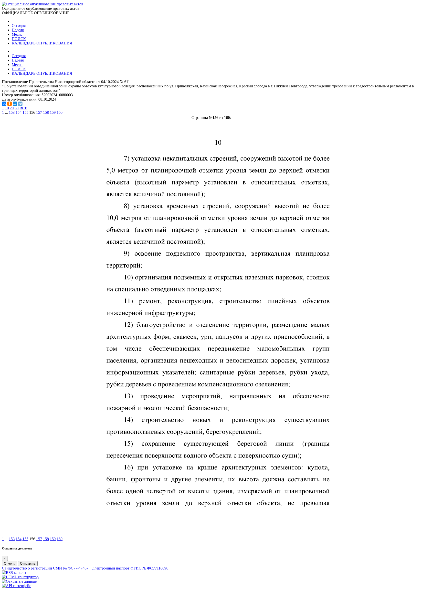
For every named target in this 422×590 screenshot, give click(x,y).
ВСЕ (23, 108)
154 (18, 112)
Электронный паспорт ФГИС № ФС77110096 (130, 568)
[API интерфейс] (16, 586)
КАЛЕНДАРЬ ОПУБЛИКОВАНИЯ (42, 43)
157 (39, 112)
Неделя (18, 30)
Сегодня (19, 25)
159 (53, 112)
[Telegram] (20, 104)
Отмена (9, 563)
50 (17, 108)
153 (12, 112)
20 (12, 108)
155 (25, 112)
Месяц (17, 34)
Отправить (28, 563)
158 (46, 112)
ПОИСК (19, 39)
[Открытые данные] (19, 581)
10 (7, 108)
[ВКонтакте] (4, 104)
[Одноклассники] (9, 104)
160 (60, 112)
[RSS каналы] (14, 572)
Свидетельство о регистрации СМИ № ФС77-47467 (45, 568)
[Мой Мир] (15, 104)
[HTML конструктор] (20, 577)
